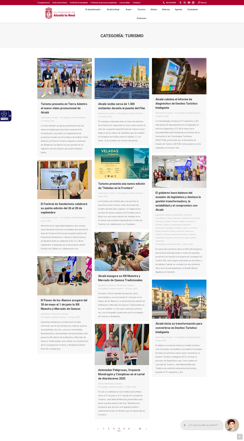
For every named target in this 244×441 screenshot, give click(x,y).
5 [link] (124, 428)
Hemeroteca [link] (46, 118)
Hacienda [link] (187, 225)
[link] (43, 2)
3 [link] (113, 428)
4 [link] (118, 428)
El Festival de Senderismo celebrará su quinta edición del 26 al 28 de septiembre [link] (64, 208)
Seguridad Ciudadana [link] (164, 238)
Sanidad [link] (192, 234)
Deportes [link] (177, 218)
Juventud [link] (193, 228)
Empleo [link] (168, 221)
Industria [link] (177, 228)
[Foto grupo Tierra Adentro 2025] (64, 78)
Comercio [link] (188, 215)
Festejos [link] (182, 221)
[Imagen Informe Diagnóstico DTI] (179, 76)
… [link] (134, 428)
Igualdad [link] (170, 228)
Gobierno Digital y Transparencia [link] (168, 225)
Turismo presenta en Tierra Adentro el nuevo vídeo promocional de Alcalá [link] (64, 108)
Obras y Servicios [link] (177, 231)
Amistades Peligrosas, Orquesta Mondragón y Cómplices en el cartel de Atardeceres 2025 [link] (121, 374)
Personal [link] (167, 234)
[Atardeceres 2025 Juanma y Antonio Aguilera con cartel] (122, 344)
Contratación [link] (160, 218)
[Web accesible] (3, 113)
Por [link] (72, 118)
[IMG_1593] (64, 275)
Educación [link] (159, 221)
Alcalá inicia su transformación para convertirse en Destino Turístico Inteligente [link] (178, 328)
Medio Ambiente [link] (162, 231)
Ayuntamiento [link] (177, 215)
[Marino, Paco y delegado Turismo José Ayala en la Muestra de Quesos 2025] (122, 251)
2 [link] (108, 428)
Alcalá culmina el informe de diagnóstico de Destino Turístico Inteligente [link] (176, 103)
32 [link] (140, 428)
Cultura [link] (169, 218)
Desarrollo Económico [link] (191, 218)
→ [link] (146, 428)
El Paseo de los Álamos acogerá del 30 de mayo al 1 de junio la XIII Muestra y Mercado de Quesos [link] (64, 304)
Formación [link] (191, 221)
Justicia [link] (185, 228)
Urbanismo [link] (160, 241)
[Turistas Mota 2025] (122, 78)
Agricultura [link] (159, 215)
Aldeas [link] (168, 215)
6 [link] (129, 428)
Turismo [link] (55, 118)
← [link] (98, 428)
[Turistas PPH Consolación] (179, 299)
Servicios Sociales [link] (181, 238)
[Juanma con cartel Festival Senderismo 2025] (64, 179)
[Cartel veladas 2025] (122, 163)
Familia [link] (175, 221)
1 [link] (103, 428)
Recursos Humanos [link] (180, 234)
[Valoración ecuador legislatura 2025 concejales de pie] (179, 171)
